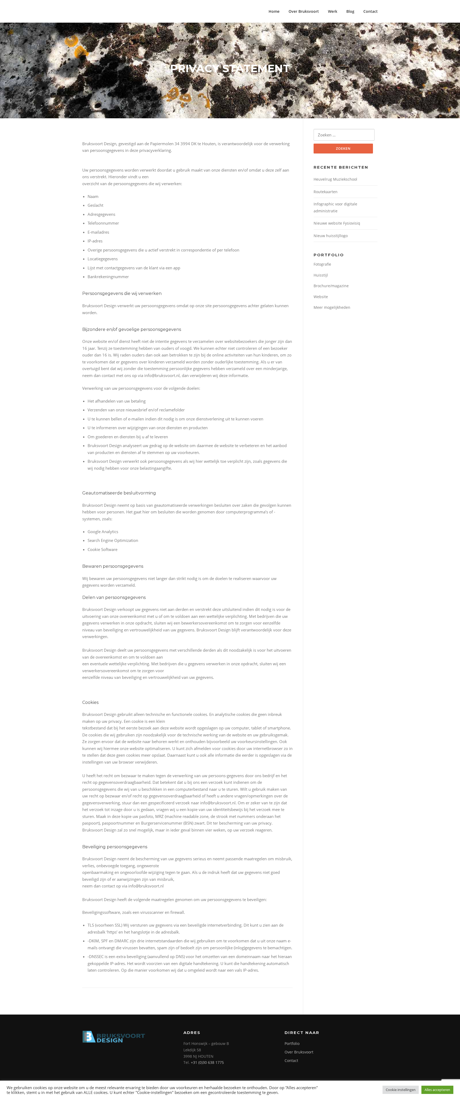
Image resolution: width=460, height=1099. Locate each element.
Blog (350, 11)
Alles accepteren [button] (437, 1089)
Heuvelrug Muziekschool (335, 179)
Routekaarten (326, 191)
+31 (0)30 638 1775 (207, 1062)
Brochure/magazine (331, 285)
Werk (332, 11)
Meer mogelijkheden (332, 307)
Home (274, 11)
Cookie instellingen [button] (401, 1089)
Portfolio (292, 1043)
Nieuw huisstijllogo (331, 235)
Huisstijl (321, 275)
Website (321, 296)
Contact (370, 11)
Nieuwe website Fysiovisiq (337, 223)
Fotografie (322, 264)
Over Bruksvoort (304, 11)
